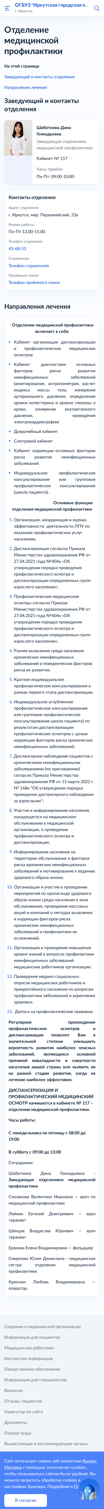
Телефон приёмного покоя (34, 282)
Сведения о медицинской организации (42, 1327)
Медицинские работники (29, 1348)
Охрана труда (17, 1433)
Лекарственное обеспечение (32, 1369)
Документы (15, 1422)
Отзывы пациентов (23, 1401)
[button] (96, 8)
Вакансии (13, 1390)
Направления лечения (25, 87)
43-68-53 (17, 249)
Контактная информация (28, 1359)
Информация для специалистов (35, 1380)
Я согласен (25, 1500)
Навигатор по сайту (23, 1412)
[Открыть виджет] (89, 1489)
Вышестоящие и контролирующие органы (46, 1444)
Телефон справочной (29, 266)
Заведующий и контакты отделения (39, 77)
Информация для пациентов (32, 1337)
